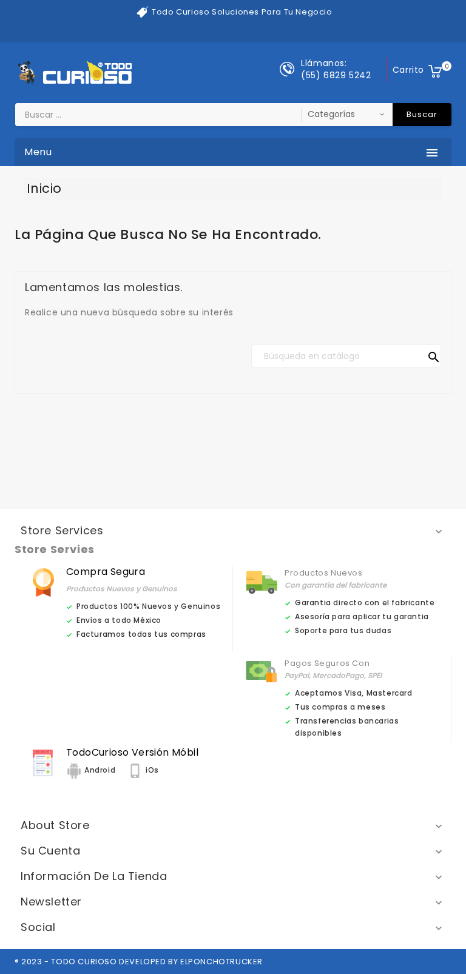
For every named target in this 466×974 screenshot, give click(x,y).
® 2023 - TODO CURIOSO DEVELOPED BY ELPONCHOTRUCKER (139, 961)
